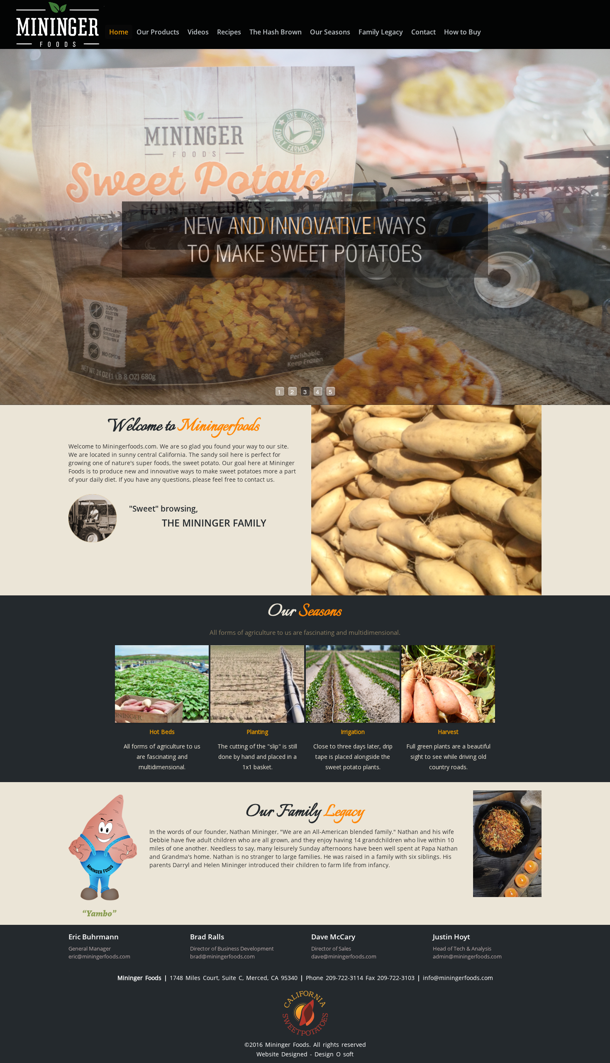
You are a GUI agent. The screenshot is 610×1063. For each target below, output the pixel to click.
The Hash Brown (275, 32)
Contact (423, 32)
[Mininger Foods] (55, 24)
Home (118, 32)
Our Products (158, 32)
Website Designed (283, 1054)
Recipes (229, 32)
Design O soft (334, 1054)
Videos (198, 32)
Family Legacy (381, 32)
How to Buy (462, 32)
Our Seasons (330, 32)
